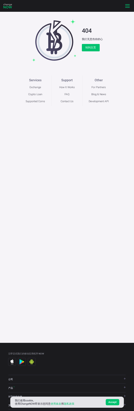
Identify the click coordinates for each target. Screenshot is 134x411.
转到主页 (90, 47)
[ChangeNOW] (7, 6)
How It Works (67, 87)
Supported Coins (35, 101)
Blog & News (98, 94)
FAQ (67, 94)
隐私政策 (69, 403)
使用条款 (56, 403)
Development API (99, 101)
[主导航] (127, 6)
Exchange (35, 87)
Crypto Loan (35, 94)
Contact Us (67, 101)
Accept (112, 402)
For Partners (99, 87)
